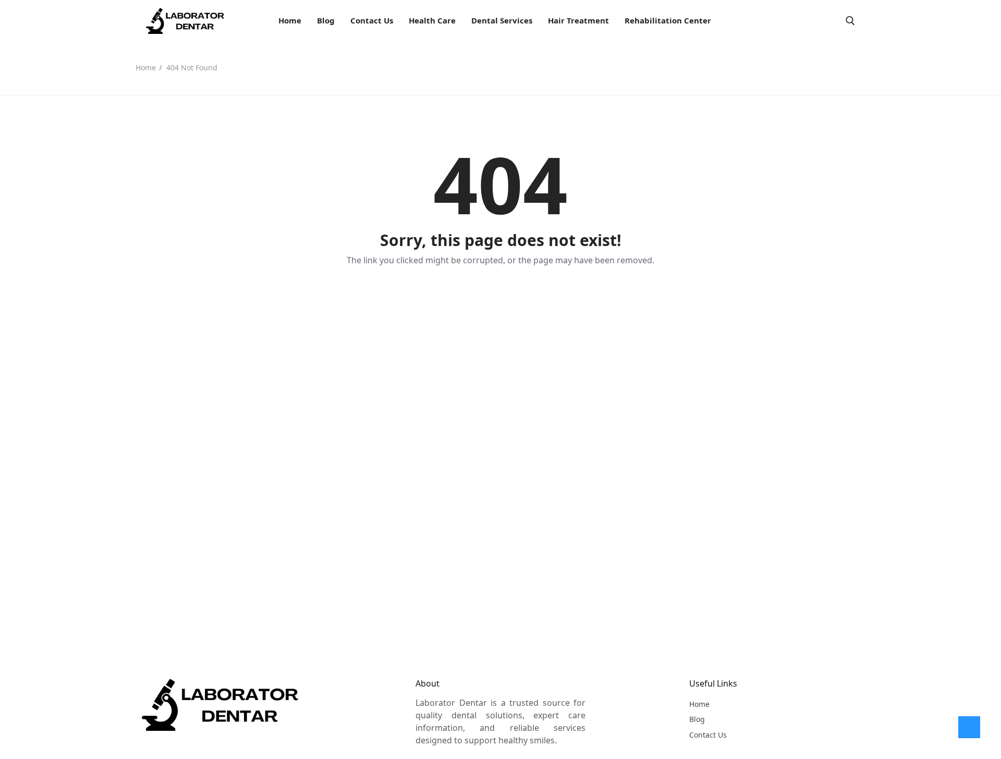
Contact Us (708, 735)
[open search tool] (850, 21)
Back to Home (500, 296)
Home (146, 67)
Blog (697, 719)
